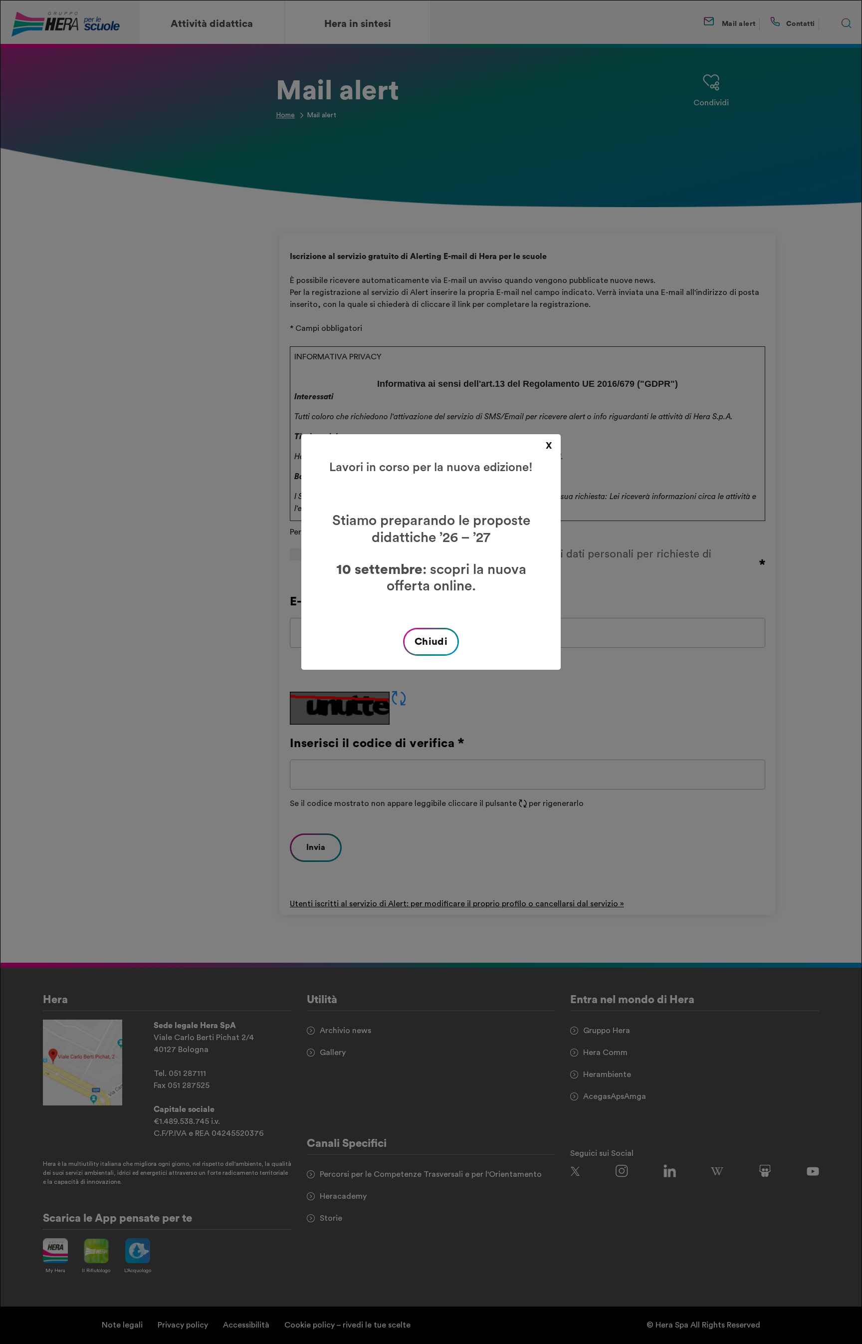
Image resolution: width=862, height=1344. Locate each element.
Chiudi (431, 642)
